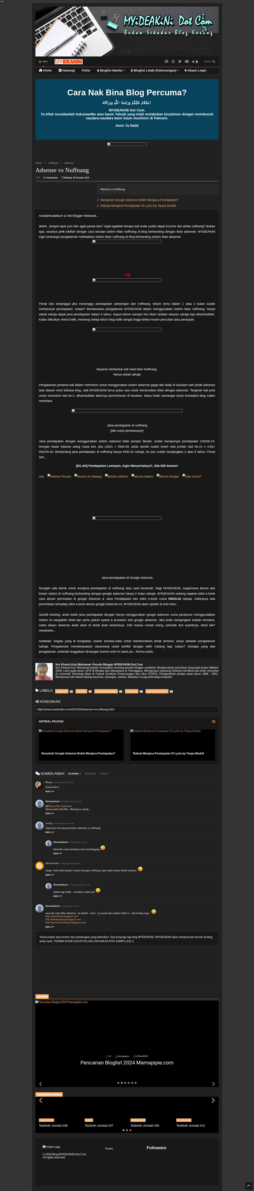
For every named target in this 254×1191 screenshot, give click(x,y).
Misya (48, 782)
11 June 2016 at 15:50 (70, 906)
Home (47, 70)
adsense (69, 162)
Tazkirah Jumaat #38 (53, 1125)
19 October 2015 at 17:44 (63, 823)
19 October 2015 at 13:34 (63, 782)
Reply (48, 791)
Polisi (86, 70)
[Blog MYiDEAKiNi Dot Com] (69, 62)
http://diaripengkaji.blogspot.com (63, 919)
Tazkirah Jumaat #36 (144, 1125)
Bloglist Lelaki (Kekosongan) (154, 70)
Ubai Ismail (51, 863)
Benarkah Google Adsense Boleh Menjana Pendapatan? (139, 200)
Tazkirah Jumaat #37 (99, 1125)
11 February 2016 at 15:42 (70, 863)
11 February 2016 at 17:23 (79, 885)
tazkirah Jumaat (46, 1120)
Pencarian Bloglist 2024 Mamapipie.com (127, 1062)
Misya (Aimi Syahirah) (60, 806)
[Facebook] (166, 61)
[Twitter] (180, 61)
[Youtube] (187, 61)
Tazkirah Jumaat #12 (190, 1125)
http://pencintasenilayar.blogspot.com (65, 922)
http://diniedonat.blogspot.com (61, 916)
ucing (48, 823)
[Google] (173, 61)
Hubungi (68, 70)
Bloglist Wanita (110, 70)
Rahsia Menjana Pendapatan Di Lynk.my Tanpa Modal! (138, 205)
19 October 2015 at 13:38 (71, 801)
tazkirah (89, 1120)
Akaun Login (196, 70)
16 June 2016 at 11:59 (78, 842)
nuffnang (53, 162)
